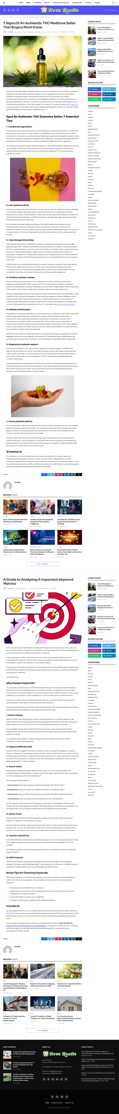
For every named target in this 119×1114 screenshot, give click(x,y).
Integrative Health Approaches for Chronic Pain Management (24, 1053)
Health (47, 3)
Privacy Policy (56, 1103)
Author (90, 126)
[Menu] (4, 2)
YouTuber (91, 239)
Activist (90, 111)
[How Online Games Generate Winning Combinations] (15, 507)
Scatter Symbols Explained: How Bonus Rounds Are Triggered (41, 522)
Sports (88, 3)
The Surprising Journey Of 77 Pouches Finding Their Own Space (23, 1065)
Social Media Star (93, 212)
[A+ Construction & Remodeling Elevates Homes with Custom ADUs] (69, 1003)
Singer (90, 209)
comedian (91, 144)
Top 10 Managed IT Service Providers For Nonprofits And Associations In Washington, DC (105, 28)
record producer (93, 200)
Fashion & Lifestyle (61, 3)
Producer (91, 188)
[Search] (113, 3)
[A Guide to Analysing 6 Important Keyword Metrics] (42, 618)
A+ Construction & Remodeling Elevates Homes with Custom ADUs (69, 1018)
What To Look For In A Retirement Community (106, 61)
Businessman (92, 138)
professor (91, 194)
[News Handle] (59, 10)
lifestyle (90, 173)
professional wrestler (95, 191)
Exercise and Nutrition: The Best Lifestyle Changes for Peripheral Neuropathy (106, 72)
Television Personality (95, 230)
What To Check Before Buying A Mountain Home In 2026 (107, 39)
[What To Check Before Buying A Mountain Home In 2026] (92, 41)
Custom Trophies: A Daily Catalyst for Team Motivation (42, 1017)
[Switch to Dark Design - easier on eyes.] (115, 2)
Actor (90, 114)
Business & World (35, 547)
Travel (97, 3)
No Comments (53, 32)
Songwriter (91, 218)
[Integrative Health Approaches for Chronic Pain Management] (7, 1055)
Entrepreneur (92, 150)
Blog (89, 132)
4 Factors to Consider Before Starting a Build (69, 985)
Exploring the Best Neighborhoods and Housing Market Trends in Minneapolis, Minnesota (106, 50)
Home (21, 3)
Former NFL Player (94, 167)
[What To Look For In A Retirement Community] (92, 63)
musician (91, 179)
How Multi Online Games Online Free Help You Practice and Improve (69, 552)
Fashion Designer (93, 156)
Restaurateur (92, 203)
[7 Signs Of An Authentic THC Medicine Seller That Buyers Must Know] (42, 61)
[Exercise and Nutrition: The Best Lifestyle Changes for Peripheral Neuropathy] (92, 74)
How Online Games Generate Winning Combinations (15, 521)
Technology (77, 3)
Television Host (93, 227)
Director (91, 147)
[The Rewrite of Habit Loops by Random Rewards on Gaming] (69, 507)
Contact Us (69, 1103)
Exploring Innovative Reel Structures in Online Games (14, 551)
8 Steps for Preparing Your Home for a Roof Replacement (14, 1018)
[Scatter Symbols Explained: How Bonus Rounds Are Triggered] (42, 507)
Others (5, 516)
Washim (11, 32)
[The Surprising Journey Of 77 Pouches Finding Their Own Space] (7, 1066)
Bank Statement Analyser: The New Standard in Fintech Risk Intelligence (42, 552)
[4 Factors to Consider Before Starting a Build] (69, 971)
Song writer (92, 215)
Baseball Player (93, 129)
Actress (90, 117)
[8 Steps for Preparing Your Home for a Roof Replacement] (15, 1003)
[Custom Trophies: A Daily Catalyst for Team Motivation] (42, 1003)
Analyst (90, 120)
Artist (90, 123)
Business (37, 3)
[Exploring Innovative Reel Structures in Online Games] (15, 537)
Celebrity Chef (93, 141)
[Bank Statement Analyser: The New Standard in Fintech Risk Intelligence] (42, 537)
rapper (90, 197)
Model (90, 176)
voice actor (91, 236)
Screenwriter (92, 206)
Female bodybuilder (94, 159)
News (28, 3)
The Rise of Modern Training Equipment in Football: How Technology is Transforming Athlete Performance (23, 1077)
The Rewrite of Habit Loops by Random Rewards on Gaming (68, 522)
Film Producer (92, 162)
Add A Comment (42, 564)
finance (90, 165)
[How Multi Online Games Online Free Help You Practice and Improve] (69, 537)
